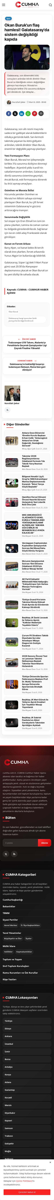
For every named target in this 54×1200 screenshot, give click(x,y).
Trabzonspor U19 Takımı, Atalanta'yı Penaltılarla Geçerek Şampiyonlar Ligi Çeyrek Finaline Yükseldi (27, 345)
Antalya (8, 1067)
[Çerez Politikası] (24, 1181)
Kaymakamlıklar (24, 952)
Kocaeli (8, 1097)
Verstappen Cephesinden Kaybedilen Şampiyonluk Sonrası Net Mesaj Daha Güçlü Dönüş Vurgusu (34, 547)
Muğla (8, 1151)
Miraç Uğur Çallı (28, 449)
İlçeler (29, 938)
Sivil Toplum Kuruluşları (16, 966)
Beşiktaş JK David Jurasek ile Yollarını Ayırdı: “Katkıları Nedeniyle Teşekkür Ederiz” (35, 621)
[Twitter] (6, 854)
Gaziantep (10, 1090)
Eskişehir (9, 1143)
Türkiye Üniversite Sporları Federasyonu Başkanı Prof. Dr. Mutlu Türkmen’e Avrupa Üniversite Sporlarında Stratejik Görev (35, 682)
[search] (50, 5)
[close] (50, 1162)
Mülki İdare (9, 946)
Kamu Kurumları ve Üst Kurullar (20, 972)
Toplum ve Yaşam (12, 959)
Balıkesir (9, 1159)
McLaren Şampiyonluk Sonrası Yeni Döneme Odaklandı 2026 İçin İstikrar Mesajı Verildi (33, 565)
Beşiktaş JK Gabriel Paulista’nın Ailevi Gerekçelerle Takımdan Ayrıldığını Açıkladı (33, 721)
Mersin (8, 1105)
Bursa (7, 1059)
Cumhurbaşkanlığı (13, 899)
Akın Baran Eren (29, 469)
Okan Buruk (13, 312)
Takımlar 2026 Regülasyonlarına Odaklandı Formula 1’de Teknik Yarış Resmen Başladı (33, 461)
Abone (44, 843)
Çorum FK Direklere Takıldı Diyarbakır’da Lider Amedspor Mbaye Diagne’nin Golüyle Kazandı (35, 640)
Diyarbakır (10, 1113)
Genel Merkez (10, 925)
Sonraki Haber (25, 360)
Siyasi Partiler (10, 919)
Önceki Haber (29, 339)
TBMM (6, 913)
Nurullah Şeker (11, 403)
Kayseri (8, 1120)
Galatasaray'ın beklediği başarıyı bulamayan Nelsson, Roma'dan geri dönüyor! (27, 367)
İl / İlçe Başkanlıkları (30, 925)
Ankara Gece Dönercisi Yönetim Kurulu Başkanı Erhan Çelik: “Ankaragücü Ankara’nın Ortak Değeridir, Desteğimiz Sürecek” (34, 439)
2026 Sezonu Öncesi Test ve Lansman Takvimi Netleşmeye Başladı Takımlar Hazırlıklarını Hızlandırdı (34, 661)
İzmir (7, 1051)
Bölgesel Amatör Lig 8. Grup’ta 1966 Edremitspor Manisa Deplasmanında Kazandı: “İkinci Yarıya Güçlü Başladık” (35, 481)
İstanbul (9, 1044)
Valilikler (8, 952)
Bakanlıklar (9, 906)
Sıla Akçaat (26, 536)
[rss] (14, 854)
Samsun (9, 1128)
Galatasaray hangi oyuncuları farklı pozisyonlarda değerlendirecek (23, 319)
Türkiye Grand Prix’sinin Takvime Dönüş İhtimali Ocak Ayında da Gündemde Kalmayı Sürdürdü (35, 603)
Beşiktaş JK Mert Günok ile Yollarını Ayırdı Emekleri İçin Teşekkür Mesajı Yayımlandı (35, 703)
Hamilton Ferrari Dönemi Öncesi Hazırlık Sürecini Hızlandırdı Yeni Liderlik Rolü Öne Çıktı (34, 501)
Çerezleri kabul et (27, 1192)
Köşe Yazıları (9, 979)
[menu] (3, 5)
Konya (8, 1074)
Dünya (8, 1028)
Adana (8, 1082)
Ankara (8, 1036)
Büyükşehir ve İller (13, 938)
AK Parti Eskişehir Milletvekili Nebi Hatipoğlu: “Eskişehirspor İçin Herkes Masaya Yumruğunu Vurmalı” (35, 584)
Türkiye (8, 1021)
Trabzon (9, 1136)
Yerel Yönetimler (12, 933)
